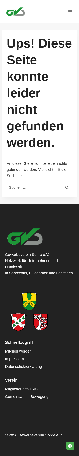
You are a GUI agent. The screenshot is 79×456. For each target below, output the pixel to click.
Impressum (14, 359)
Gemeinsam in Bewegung (26, 397)
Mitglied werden (18, 351)
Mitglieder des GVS (21, 389)
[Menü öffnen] (70, 11)
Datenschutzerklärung (23, 366)
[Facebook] (70, 446)
